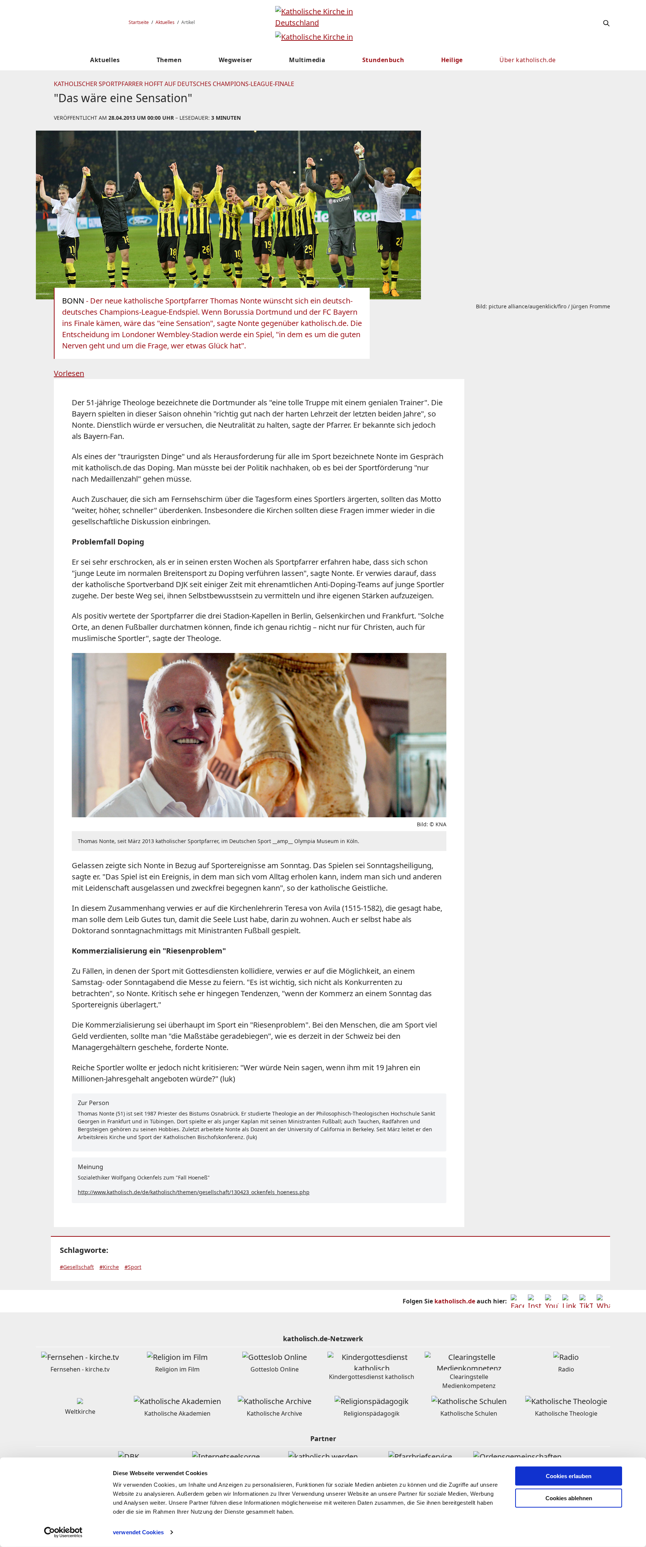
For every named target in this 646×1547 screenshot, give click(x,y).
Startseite (139, 22)
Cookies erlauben (568, 1476)
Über (527, 60)
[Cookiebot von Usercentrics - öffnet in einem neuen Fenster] (63, 1532)
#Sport (132, 1266)
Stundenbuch (383, 60)
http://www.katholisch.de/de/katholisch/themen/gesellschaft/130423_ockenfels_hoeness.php (194, 1192)
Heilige (452, 60)
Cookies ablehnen (568, 1498)
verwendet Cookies (138, 1532)
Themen (169, 60)
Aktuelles (165, 22)
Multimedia (307, 60)
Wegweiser (235, 60)
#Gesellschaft (77, 1266)
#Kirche (109, 1266)
